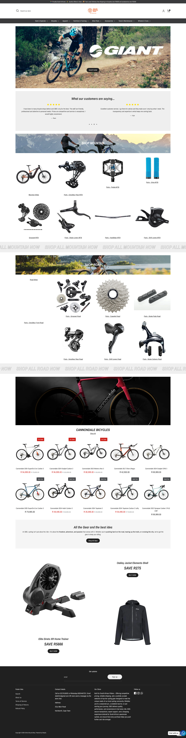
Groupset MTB (34, 237)
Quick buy (30, 463)
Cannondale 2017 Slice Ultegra (124, 468)
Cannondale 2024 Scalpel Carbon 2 (61, 468)
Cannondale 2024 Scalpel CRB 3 (156, 468)
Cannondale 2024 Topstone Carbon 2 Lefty (124, 508)
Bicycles (54, 21)
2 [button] (91, 124)
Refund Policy (20, 708)
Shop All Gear (93, 540)
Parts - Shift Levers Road (112, 359)
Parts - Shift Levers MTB (152, 237)
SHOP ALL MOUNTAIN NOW (54, 247)
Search (18, 694)
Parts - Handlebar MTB (112, 237)
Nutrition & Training (80, 21)
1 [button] (89, 124)
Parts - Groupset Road (73, 316)
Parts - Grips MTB (152, 182)
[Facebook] (135, 693)
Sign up (114, 677)
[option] (52, 111)
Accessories (109, 21)
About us (18, 697)
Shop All (93, 433)
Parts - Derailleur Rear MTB (73, 195)
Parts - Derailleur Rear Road (73, 359)
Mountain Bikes (34, 195)
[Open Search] (17, 11)
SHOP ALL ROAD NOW (52, 368)
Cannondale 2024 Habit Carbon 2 (61, 508)
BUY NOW (53, 651)
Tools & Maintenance (126, 21)
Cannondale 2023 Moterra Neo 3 (93, 468)
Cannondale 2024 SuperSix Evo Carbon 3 (30, 468)
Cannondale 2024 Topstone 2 (93, 508)
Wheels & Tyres (143, 21)
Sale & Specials (40, 21)
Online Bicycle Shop (30, 733)
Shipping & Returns (22, 705)
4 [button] (96, 124)
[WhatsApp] (142, 693)
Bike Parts (96, 21)
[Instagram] (138, 693)
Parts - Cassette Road (112, 316)
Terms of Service (21, 701)
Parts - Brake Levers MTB (73, 237)
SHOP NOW (93, 70)
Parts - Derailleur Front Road (33, 322)
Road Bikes (34, 279)
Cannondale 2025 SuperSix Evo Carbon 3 (30, 508)
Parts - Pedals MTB (112, 187)
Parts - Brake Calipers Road (152, 359)
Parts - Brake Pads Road (152, 316)
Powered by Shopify (41, 733)
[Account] (163, 11)
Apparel (65, 21)
